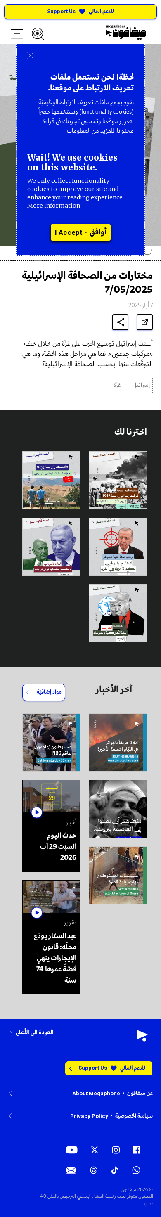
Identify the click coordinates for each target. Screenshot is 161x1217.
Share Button (120, 322)
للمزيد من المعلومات (90, 130)
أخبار (147, 253)
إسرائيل (141, 385)
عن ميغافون (140, 1093)
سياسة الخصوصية (134, 1116)
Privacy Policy (89, 1116)
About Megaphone (96, 1093)
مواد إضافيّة (49, 692)
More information (53, 205)
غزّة (117, 385)
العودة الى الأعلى (35, 1032)
